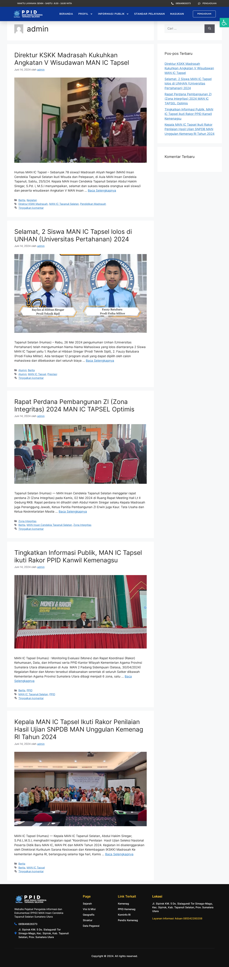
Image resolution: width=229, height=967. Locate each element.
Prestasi (52, 374)
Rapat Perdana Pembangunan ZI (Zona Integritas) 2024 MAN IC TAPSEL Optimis (74, 405)
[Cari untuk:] (184, 28)
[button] (224, 22)
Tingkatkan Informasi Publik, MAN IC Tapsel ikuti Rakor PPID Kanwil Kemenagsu (78, 556)
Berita (21, 200)
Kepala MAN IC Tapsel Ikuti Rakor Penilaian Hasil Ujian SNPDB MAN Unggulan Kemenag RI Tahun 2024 (78, 729)
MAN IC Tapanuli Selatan (64, 203)
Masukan (177, 14)
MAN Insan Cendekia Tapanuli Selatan (49, 524)
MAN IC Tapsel (37, 374)
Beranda (66, 14)
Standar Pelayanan (149, 14)
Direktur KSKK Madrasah (33, 203)
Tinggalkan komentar (31, 207)
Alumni (22, 370)
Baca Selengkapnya (102, 190)
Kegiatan (32, 200)
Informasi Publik (111, 14)
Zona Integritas (27, 521)
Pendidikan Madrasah (93, 203)
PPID (29, 690)
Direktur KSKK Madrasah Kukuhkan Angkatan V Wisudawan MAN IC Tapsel (71, 58)
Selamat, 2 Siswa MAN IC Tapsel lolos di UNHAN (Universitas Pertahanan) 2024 (73, 235)
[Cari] (209, 28)
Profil (83, 14)
